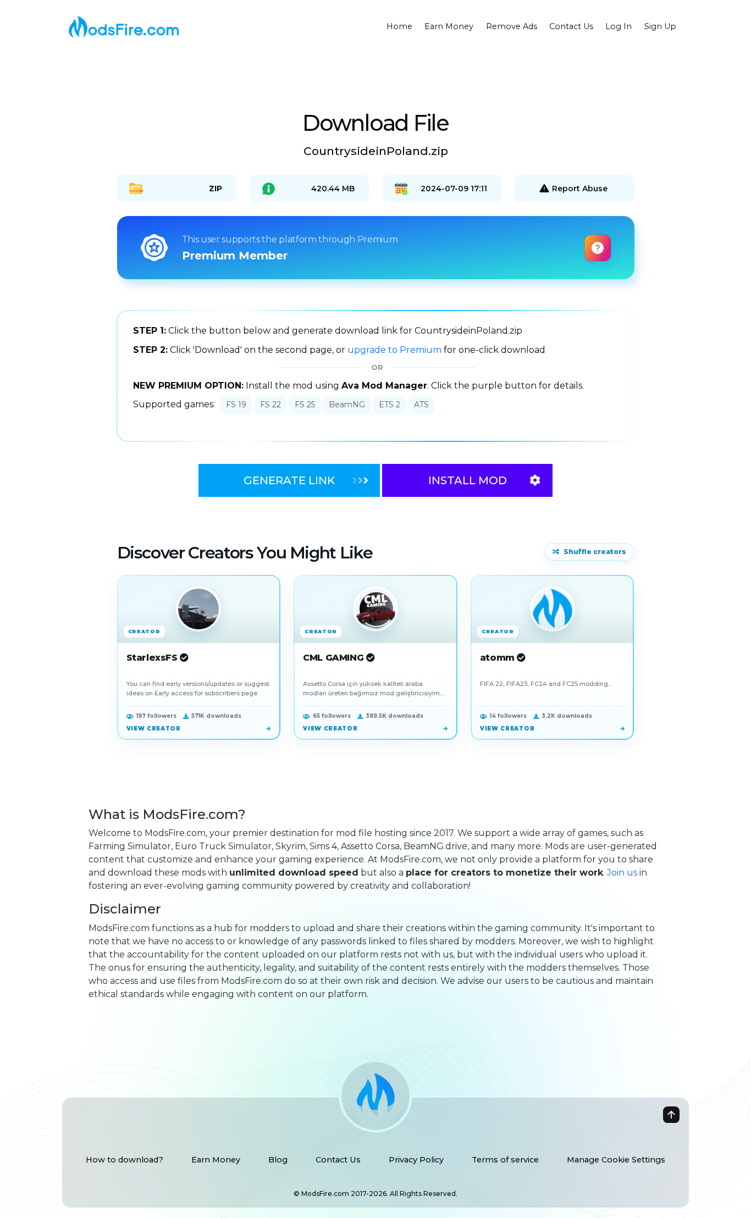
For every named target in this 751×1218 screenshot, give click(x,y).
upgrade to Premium (395, 350)
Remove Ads (511, 26)
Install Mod (467, 480)
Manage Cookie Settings (616, 1160)
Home (399, 26)
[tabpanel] (375, 376)
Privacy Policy (416, 1160)
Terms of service (505, 1160)
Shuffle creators (595, 551)
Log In (618, 26)
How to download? (124, 1160)
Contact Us (571, 26)
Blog (278, 1160)
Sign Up (660, 26)
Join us (622, 872)
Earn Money (448, 26)
